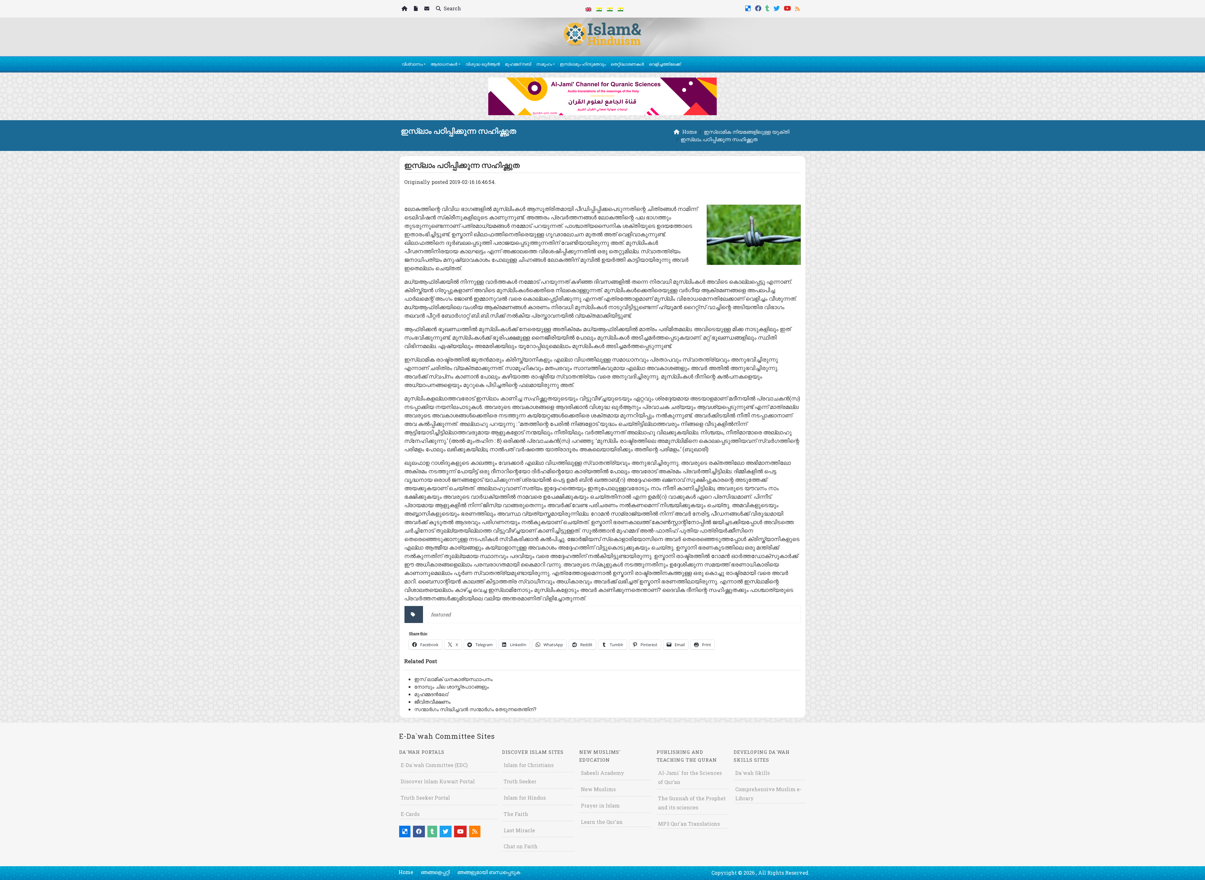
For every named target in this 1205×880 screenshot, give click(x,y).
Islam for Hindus (525, 797)
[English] (588, 9)
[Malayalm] (599, 9)
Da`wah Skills (752, 773)
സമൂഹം (544, 64)
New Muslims (598, 789)
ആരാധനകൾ (444, 64)
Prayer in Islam (600, 805)
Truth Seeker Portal (425, 797)
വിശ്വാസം (412, 64)
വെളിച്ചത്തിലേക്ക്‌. (665, 64)
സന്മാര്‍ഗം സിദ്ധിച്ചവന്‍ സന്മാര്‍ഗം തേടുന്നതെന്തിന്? (475, 709)
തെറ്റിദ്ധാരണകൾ (627, 64)
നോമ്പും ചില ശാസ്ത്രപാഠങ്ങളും (451, 686)
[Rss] (798, 7)
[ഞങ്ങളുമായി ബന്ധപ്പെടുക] (427, 9)
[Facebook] (759, 7)
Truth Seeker (520, 781)
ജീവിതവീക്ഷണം (432, 701)
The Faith (516, 814)
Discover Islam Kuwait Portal (438, 781)
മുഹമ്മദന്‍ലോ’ (431, 694)
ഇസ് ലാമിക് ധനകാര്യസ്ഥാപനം (453, 679)
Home (406, 872)
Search (451, 8)
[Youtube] (788, 7)
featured (441, 614)
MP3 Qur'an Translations (689, 823)
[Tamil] (620, 9)
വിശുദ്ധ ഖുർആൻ (482, 64)
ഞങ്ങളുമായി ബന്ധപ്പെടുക (488, 872)
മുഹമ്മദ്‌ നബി (518, 64)
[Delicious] (748, 7)
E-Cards (410, 814)
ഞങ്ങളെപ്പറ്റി (435, 872)
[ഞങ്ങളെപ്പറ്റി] (416, 9)
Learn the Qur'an (602, 821)
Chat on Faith (521, 846)
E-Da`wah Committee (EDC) (434, 765)
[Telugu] (609, 9)
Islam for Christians (529, 765)
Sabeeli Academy (602, 773)
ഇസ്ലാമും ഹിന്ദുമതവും (583, 64)
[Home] (405, 9)
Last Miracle (519, 830)
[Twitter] (777, 7)
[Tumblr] (768, 7)
